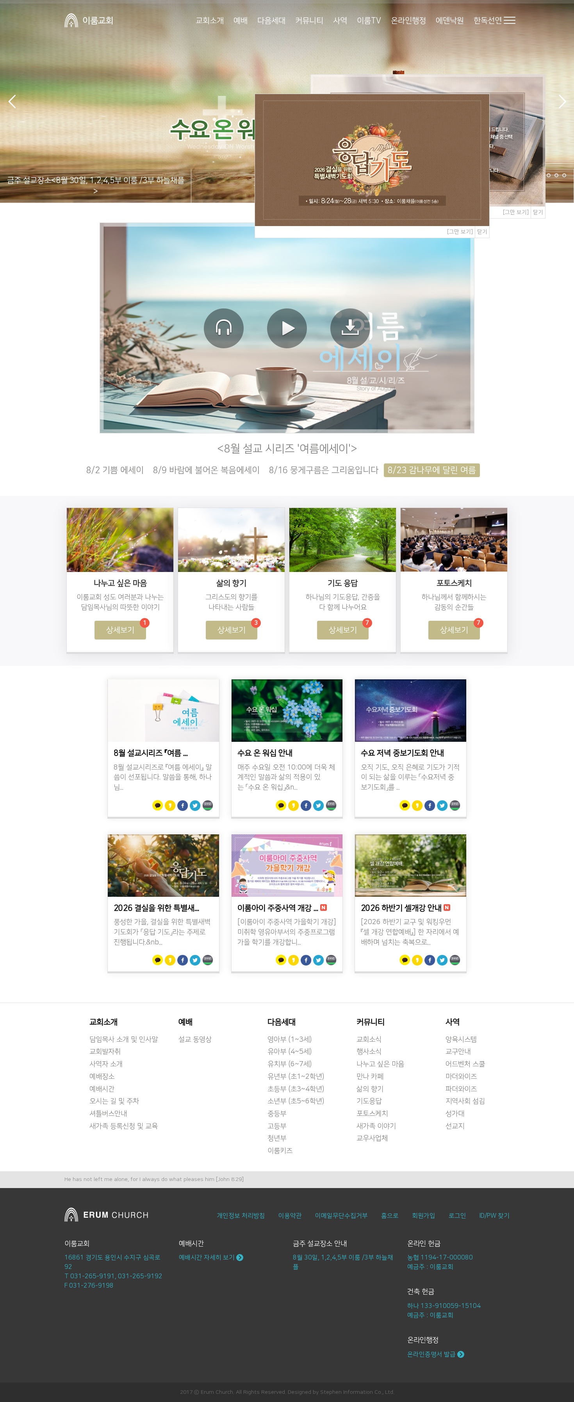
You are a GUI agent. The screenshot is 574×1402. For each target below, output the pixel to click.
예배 (241, 20)
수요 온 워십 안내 (264, 753)
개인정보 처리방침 (241, 1215)
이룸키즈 (279, 1151)
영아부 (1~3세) (289, 1040)
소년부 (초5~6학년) (295, 1101)
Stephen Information (346, 1392)
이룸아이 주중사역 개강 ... (277, 908)
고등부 (276, 1126)
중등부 (276, 1114)
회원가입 (423, 1215)
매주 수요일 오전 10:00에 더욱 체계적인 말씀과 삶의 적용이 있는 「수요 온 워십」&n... (286, 777)
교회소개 (210, 20)
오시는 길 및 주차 (114, 1101)
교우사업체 (372, 1138)
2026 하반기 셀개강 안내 (401, 908)
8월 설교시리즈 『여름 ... (151, 753)
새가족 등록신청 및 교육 (123, 1126)
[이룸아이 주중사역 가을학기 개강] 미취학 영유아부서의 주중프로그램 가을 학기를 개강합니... (286, 932)
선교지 (455, 1126)
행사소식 (369, 1052)
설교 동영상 (195, 1040)
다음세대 (271, 20)
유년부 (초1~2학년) (295, 1077)
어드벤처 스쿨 (465, 1064)
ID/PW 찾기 (495, 1215)
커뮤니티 (309, 20)
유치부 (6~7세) (289, 1064)
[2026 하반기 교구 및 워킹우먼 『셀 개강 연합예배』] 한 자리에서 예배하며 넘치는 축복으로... (410, 932)
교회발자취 (105, 1052)
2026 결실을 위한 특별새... (156, 908)
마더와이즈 (461, 1077)
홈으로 (390, 1215)
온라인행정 (408, 20)
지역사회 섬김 (465, 1101)
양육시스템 (461, 1040)
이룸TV (369, 20)
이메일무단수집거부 (341, 1215)
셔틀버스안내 (108, 1114)
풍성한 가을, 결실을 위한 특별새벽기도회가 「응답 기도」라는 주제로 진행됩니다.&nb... (162, 932)
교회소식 (369, 1040)
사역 (340, 20)
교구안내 (458, 1052)
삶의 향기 (370, 1089)
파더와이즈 (461, 1089)
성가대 (455, 1114)
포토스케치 (372, 1114)
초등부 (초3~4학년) (295, 1089)
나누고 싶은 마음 (380, 1064)
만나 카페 (370, 1077)
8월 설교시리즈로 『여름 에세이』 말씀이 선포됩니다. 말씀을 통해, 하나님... (163, 777)
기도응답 (369, 1101)
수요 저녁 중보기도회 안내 (402, 753)
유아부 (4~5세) (289, 1052)
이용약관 (290, 1215)
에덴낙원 (450, 20)
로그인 (457, 1215)
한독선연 (488, 20)
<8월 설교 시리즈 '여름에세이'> (287, 449)
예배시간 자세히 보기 (207, 1257)
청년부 (276, 1138)
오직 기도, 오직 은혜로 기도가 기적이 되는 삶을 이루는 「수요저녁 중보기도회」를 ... (410, 777)
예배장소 (101, 1077)
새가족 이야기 (376, 1126)
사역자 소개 (106, 1064)
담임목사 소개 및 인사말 (123, 1040)
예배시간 (101, 1089)
